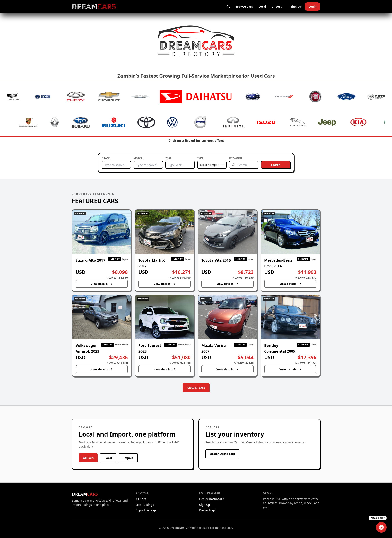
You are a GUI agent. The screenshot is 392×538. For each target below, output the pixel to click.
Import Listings (146, 510)
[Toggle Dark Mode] (228, 6)
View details (99, 284)
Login (312, 6)
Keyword (235, 158)
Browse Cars (244, 6)
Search (275, 165)
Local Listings (145, 505)
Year (168, 158)
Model (138, 158)
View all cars (196, 388)
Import (277, 6)
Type (200, 158)
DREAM (85, 494)
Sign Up (296, 6)
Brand (106, 158)
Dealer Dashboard (222, 454)
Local (262, 6)
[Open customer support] (381, 527)
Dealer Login (208, 510)
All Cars (88, 458)
